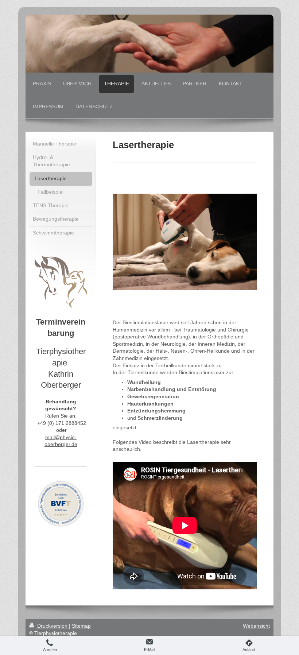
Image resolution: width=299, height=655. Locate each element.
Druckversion (52, 626)
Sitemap (81, 626)
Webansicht (256, 626)
